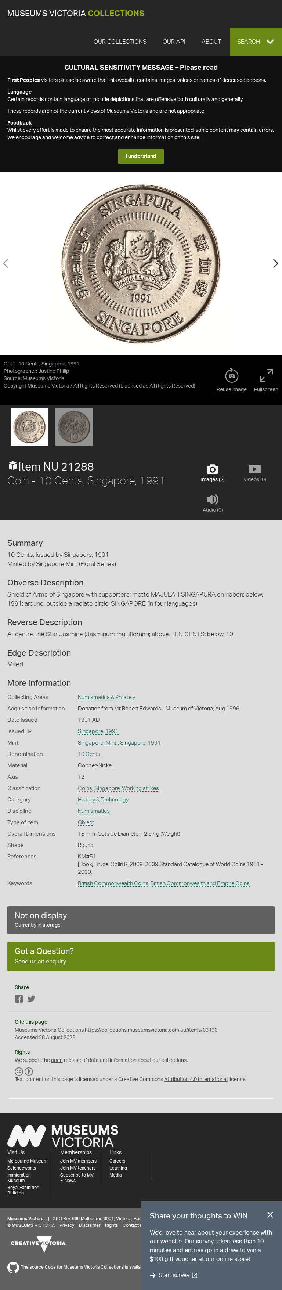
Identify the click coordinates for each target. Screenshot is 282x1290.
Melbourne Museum (27, 1161)
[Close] (270, 1216)
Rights (111, 1225)
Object (86, 822)
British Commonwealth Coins (113, 883)
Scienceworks (21, 1168)
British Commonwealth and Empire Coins (200, 883)
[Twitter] (31, 1000)
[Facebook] (19, 1000)
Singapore (90, 731)
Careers (117, 1161)
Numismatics (94, 811)
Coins (85, 788)
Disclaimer (89, 1225)
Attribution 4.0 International (196, 1079)
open (57, 1060)
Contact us (134, 1225)
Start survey (174, 1275)
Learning (118, 1168)
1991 (112, 731)
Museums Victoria (75, 14)
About (211, 42)
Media (115, 1175)
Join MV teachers (77, 1168)
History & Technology (103, 800)
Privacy (66, 1225)
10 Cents (89, 754)
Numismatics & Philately (106, 697)
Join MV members (78, 1161)
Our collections (120, 42)
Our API (174, 42)
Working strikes (140, 788)
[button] (256, 42)
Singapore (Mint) (98, 743)
